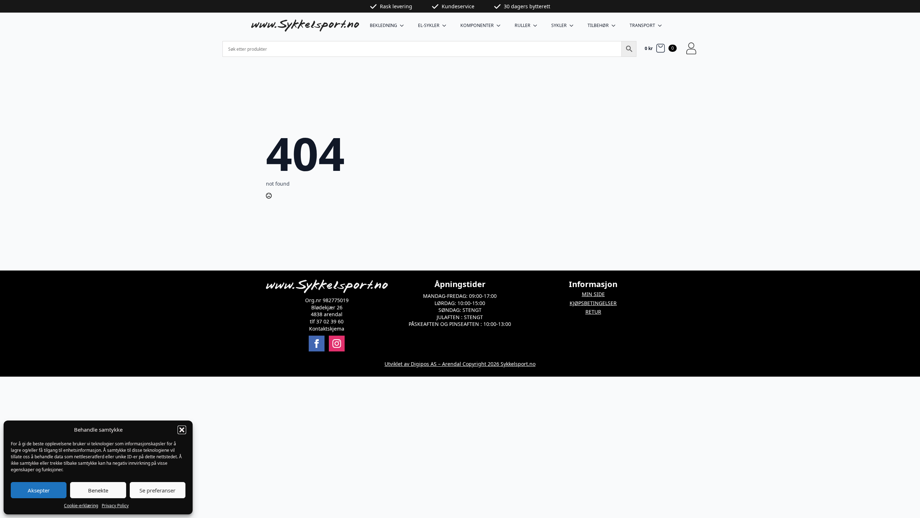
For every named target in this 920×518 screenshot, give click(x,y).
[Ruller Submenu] (537, 25)
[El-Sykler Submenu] (446, 25)
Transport (642, 25)
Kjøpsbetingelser (593, 303)
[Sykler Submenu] (573, 25)
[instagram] (337, 343)
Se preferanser (157, 490)
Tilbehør (598, 25)
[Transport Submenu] (662, 25)
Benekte (98, 490)
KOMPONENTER (477, 25)
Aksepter (39, 490)
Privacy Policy (115, 506)
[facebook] (317, 343)
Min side (593, 294)
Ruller (522, 25)
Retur (593, 311)
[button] (181, 429)
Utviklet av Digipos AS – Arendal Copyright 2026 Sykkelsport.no (460, 363)
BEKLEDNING (383, 25)
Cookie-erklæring (81, 506)
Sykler (559, 25)
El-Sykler (429, 25)
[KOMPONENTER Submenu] (500, 25)
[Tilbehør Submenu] (615, 25)
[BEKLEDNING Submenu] (404, 25)
